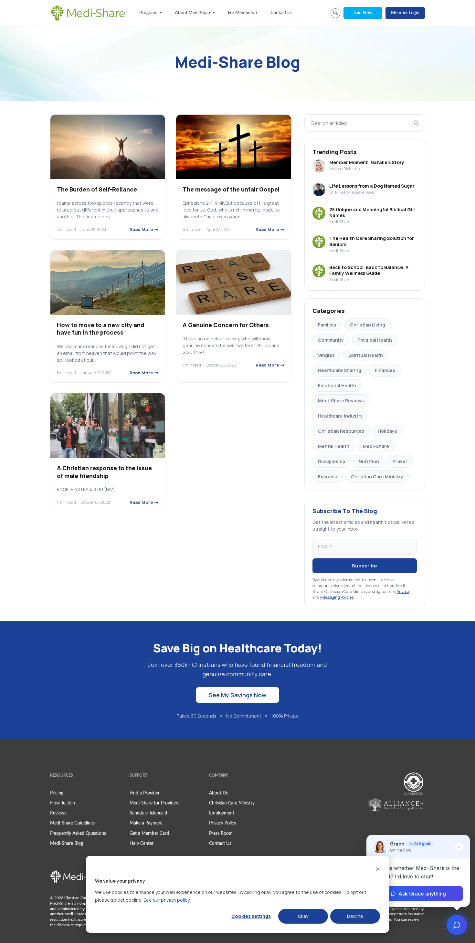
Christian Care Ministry (377, 476)
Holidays (387, 431)
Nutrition (369, 461)
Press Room (221, 833)
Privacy (403, 591)
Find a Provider (145, 793)
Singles (326, 355)
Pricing (56, 793)
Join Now (363, 13)
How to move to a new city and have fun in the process (100, 328)
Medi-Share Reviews (341, 401)
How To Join (62, 803)
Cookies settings (251, 916)
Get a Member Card (149, 833)
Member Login (405, 13)
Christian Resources (341, 431)
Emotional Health (337, 385)
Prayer (400, 461)
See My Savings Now (237, 695)
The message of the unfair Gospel (231, 189)
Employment (221, 813)
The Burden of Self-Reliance (97, 189)
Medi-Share (376, 446)
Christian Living (367, 325)
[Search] (416, 123)
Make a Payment (146, 823)
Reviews (58, 813)
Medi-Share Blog (66, 843)
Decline (355, 916)
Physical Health (374, 340)
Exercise (327, 476)
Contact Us (281, 13)
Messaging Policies (337, 597)
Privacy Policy (222, 823)
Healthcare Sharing (339, 370)
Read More (141, 229)
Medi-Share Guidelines (72, 823)
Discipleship (331, 461)
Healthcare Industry (340, 416)
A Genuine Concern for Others (226, 325)
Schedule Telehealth (149, 813)
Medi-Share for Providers (154, 803)
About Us (218, 793)
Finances (385, 370)
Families (327, 325)
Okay (303, 916)
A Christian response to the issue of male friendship (104, 471)
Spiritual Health (365, 355)
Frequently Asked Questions (78, 833)
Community (331, 340)
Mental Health (333, 446)
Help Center (141, 843)
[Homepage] (89, 13)
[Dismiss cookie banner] (377, 869)
